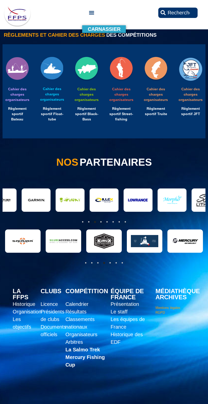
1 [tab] (85, 262)
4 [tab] (104, 262)
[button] (91, 13)
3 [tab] (97, 262)
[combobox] (178, 13)
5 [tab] (110, 262)
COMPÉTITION (86, 291)
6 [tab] (116, 262)
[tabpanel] (22, 241)
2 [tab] (91, 262)
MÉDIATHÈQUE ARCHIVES (177, 294)
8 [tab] (125, 221)
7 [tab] (122, 262)
